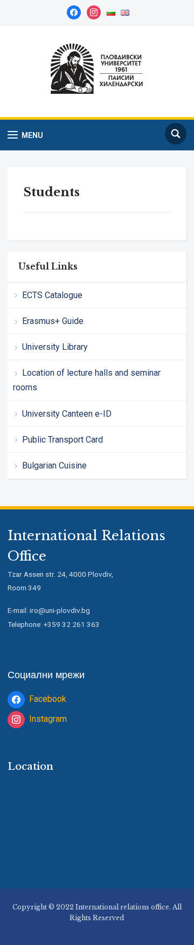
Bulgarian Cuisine (54, 465)
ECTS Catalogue (52, 295)
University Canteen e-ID (67, 414)
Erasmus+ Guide (53, 321)
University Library (55, 347)
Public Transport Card (62, 439)
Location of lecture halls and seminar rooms (87, 380)
